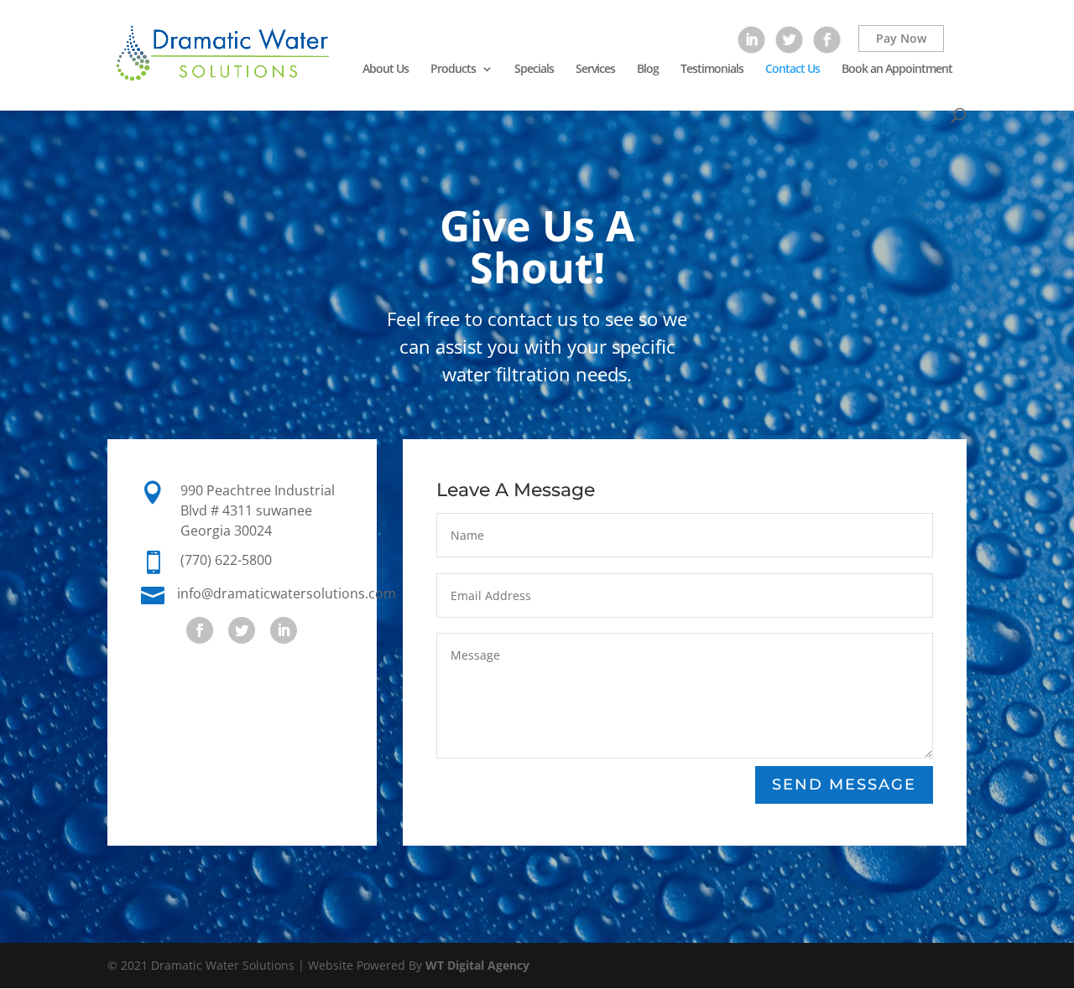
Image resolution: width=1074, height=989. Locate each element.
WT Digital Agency (477, 965)
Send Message (844, 784)
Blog (648, 69)
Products (453, 69)
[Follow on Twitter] (241, 630)
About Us (385, 69)
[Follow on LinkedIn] (283, 630)
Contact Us (792, 69)
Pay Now (901, 38)
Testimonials (711, 69)
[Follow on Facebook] (199, 630)
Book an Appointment (897, 69)
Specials (534, 69)
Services (595, 69)
